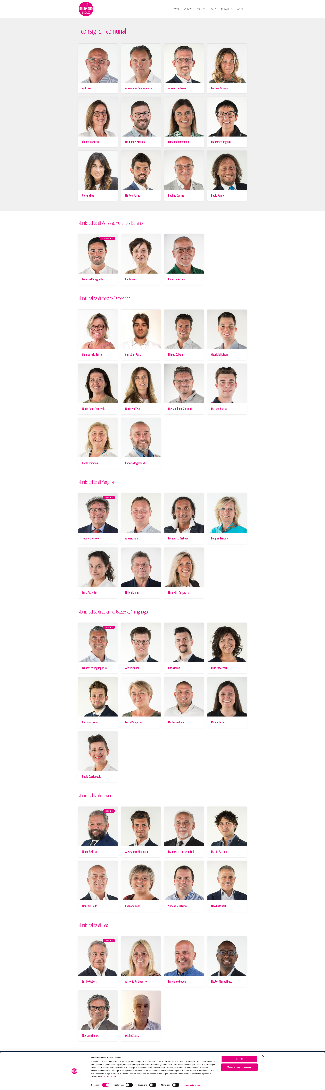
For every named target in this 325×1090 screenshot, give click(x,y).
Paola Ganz (131, 279)
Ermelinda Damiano (178, 142)
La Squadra (226, 9)
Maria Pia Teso (132, 409)
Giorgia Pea (88, 195)
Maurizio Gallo (89, 906)
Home (176, 9)
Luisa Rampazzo (133, 722)
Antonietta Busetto (136, 981)
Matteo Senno (132, 195)
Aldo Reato (88, 88)
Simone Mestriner (177, 906)
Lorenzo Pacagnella (92, 279)
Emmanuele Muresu (135, 142)
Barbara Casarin (219, 88)
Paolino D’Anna (176, 195)
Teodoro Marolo (90, 538)
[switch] (129, 1085)
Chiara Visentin (90, 142)
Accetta (239, 1059)
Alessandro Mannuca (136, 852)
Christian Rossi (133, 354)
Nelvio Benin (132, 593)
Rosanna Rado (132, 906)
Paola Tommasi (90, 463)
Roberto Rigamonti (135, 463)
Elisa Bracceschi (219, 668)
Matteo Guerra (219, 409)
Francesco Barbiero (178, 538)
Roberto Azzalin (176, 279)
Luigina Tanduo (219, 538)
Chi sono (188, 9)
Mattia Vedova (176, 722)
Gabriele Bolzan (219, 354)
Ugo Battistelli (219, 906)
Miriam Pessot (218, 722)
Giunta (213, 9)
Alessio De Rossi (177, 88)
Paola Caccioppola (91, 776)
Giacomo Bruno (90, 722)
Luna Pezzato (89, 593)
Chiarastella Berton (92, 354)
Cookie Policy (109, 1077)
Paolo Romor (218, 195)
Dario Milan (174, 668)
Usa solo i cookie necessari (239, 1067)
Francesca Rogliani (221, 142)
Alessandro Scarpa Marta (138, 88)
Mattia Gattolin (219, 852)
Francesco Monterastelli (181, 852)
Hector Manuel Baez (221, 981)
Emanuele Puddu (177, 981)
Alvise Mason (132, 668)
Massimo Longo (90, 1036)
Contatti (240, 9)
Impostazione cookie (193, 1085)
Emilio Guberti (89, 981)
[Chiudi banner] (263, 1056)
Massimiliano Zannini (180, 409)
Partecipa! (201, 9)
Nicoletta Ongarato (178, 593)
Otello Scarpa (132, 1036)
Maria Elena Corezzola (93, 409)
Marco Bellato (89, 852)
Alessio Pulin (132, 538)
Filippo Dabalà (175, 354)
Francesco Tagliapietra (94, 668)
